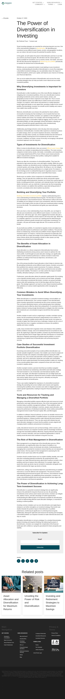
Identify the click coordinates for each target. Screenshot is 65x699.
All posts (5, 18)
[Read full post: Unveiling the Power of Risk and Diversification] (32, 584)
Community (39, 4)
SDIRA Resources (53, 2)
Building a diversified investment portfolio (29, 196)
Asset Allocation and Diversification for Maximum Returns (11, 603)
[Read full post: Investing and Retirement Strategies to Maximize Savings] (53, 584)
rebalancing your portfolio (47, 61)
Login (60, 4)
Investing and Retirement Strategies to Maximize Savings (53, 603)
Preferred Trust (23, 41)
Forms (50, 4)
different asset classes (53, 148)
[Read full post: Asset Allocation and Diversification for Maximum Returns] (11, 584)
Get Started (37, 2)
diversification (41, 48)
